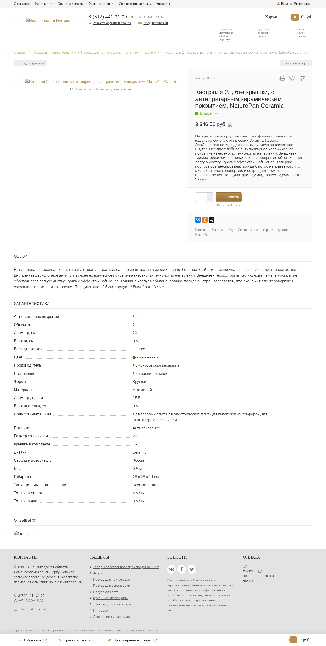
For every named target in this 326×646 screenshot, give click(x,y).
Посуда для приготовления (114, 579)
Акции (98, 573)
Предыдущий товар (32, 63)
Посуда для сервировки (111, 585)
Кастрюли (219, 230)
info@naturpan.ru (156, 23)
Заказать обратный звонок (112, 23)
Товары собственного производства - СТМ (126, 567)
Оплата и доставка (71, 3)
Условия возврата (101, 3)
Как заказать (44, 3)
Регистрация (303, 3)
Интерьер (100, 610)
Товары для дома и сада (112, 604)
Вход (284, 3)
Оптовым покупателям (135, 3)
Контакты (163, 3)
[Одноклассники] (205, 220)
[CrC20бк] (101, 81)
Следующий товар (295, 63)
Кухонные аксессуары (110, 598)
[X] (211, 220)
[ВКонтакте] (198, 220)
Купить (232, 197)
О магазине (22, 3)
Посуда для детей (106, 592)
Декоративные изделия (111, 617)
